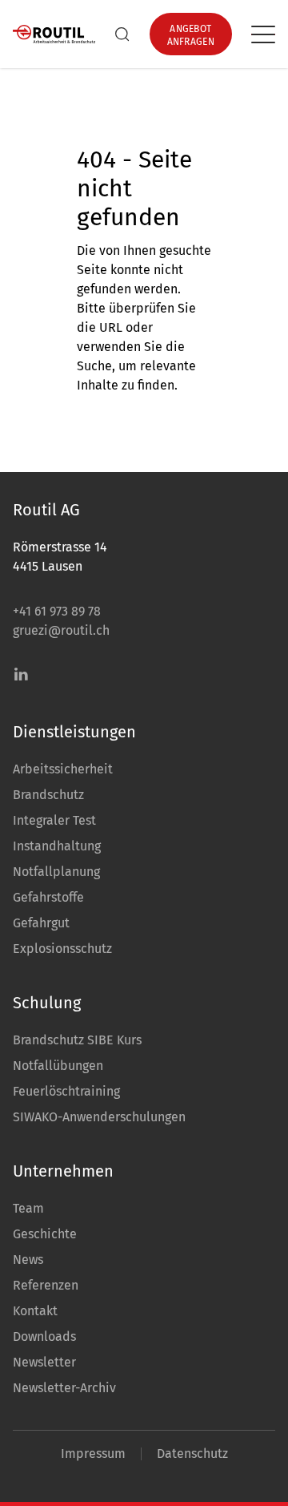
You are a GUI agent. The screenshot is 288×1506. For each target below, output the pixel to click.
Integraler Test (54, 820)
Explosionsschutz (62, 948)
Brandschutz (48, 794)
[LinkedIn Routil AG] (21, 674)
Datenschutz (192, 1453)
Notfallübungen (58, 1065)
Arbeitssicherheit (63, 769)
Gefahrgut (41, 923)
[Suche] (122, 34)
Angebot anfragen (190, 35)
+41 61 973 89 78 (57, 611)
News (28, 1259)
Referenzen (45, 1285)
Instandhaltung (57, 846)
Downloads (44, 1336)
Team (28, 1208)
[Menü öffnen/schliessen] (263, 34)
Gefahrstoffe (48, 897)
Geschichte (45, 1234)
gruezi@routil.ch (61, 630)
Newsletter (44, 1362)
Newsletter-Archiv (64, 1387)
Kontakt (35, 1310)
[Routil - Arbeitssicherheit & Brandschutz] (54, 34)
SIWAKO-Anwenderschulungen (99, 1116)
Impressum (93, 1453)
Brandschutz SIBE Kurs (77, 1040)
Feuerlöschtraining (66, 1091)
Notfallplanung (56, 871)
